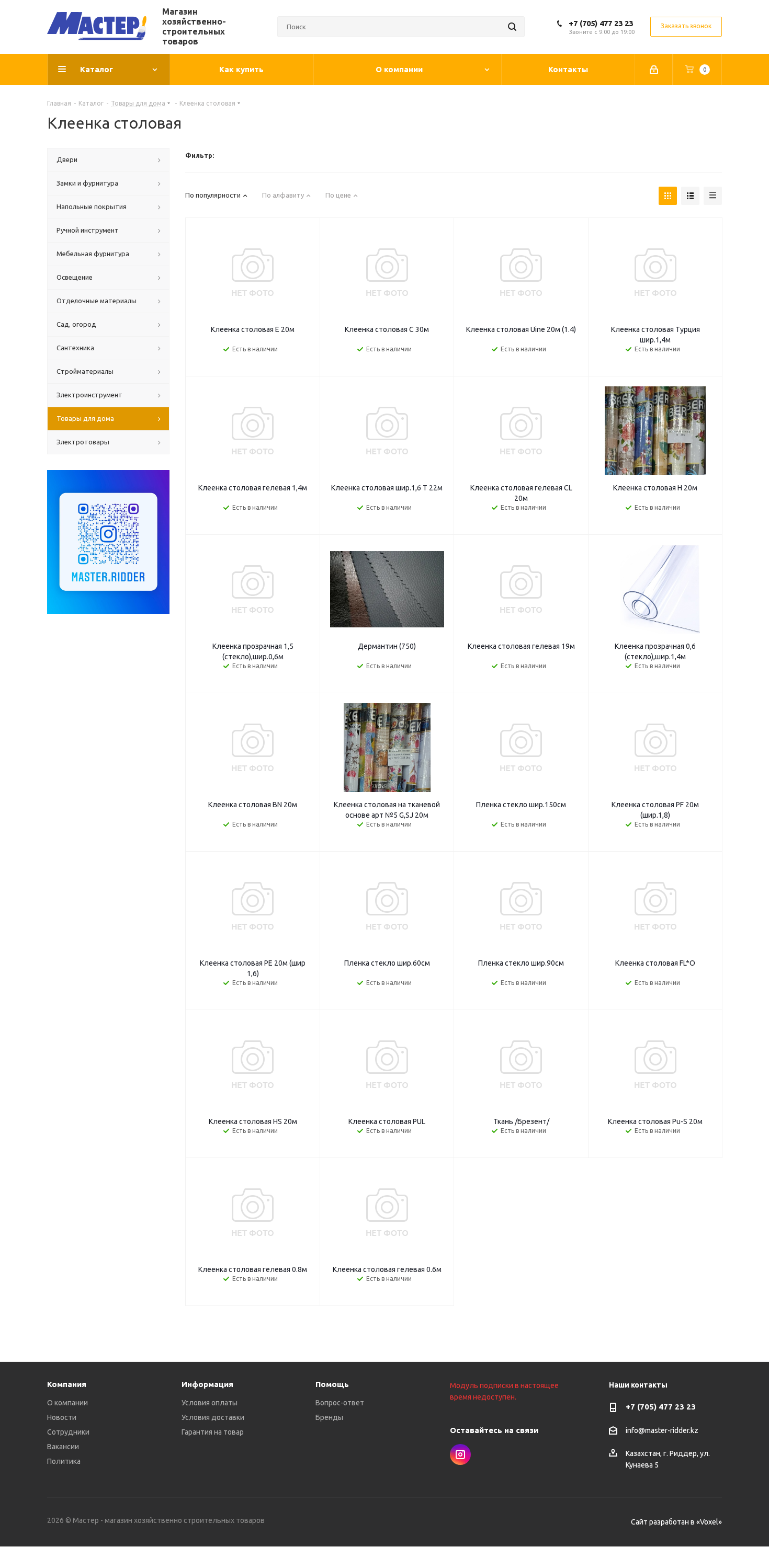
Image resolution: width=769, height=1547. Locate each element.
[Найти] (512, 26)
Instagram (460, 1454)
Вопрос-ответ (339, 1403)
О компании (67, 1403)
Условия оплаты (210, 1403)
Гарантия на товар (213, 1432)
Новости (61, 1417)
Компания (66, 1384)
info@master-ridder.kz (662, 1430)
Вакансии (63, 1446)
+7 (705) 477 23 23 (601, 23)
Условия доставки (213, 1417)
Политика (64, 1461)
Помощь (332, 1384)
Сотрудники (68, 1432)
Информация (207, 1384)
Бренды (329, 1417)
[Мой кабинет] (654, 69)
